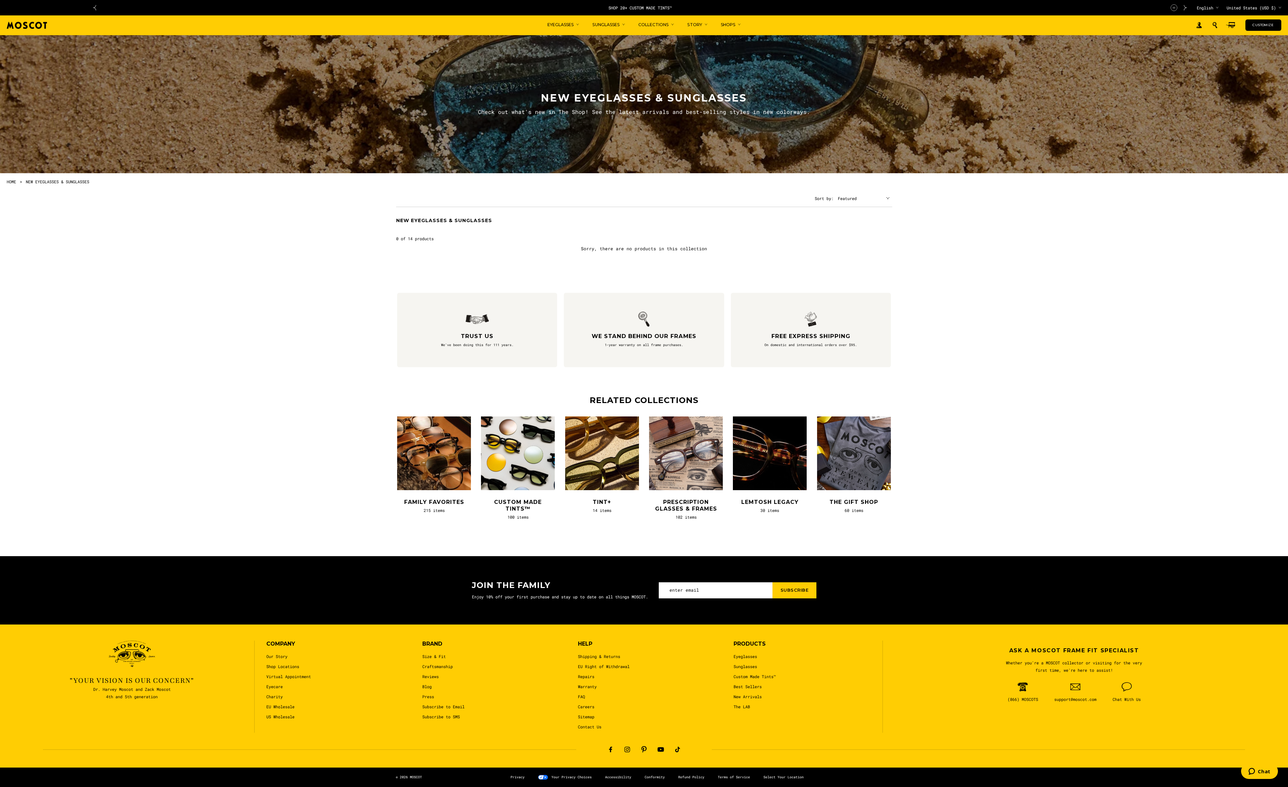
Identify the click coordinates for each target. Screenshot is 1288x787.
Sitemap (586, 716)
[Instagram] (627, 749)
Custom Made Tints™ (755, 676)
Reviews (430, 676)
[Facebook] (610, 749)
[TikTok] (677, 749)
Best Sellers (748, 686)
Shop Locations (282, 666)
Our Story (276, 656)
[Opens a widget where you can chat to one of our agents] (1259, 772)
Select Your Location (783, 777)
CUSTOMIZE (1263, 25)
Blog (427, 686)
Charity (274, 696)
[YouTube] (660, 749)
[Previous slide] (95, 8)
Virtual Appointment (288, 676)
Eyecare (274, 686)
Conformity (655, 777)
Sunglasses (745, 666)
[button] (1215, 25)
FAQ (581, 696)
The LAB (742, 706)
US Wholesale (280, 716)
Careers (586, 706)
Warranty (587, 686)
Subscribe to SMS (441, 716)
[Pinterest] (644, 749)
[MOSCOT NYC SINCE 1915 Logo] (27, 25)
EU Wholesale (280, 706)
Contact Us (589, 726)
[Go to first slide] (1185, 8)
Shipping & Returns (599, 656)
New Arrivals (748, 696)
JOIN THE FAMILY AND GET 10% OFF (687, 7)
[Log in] (1199, 25)
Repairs (586, 676)
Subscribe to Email (443, 706)
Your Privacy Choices (571, 777)
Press (428, 696)
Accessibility (618, 777)
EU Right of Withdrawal (604, 666)
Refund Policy (691, 777)
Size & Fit (434, 656)
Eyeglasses (745, 656)
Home (11, 181)
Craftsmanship (437, 666)
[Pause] (1174, 7)
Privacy (518, 777)
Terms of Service (734, 777)
